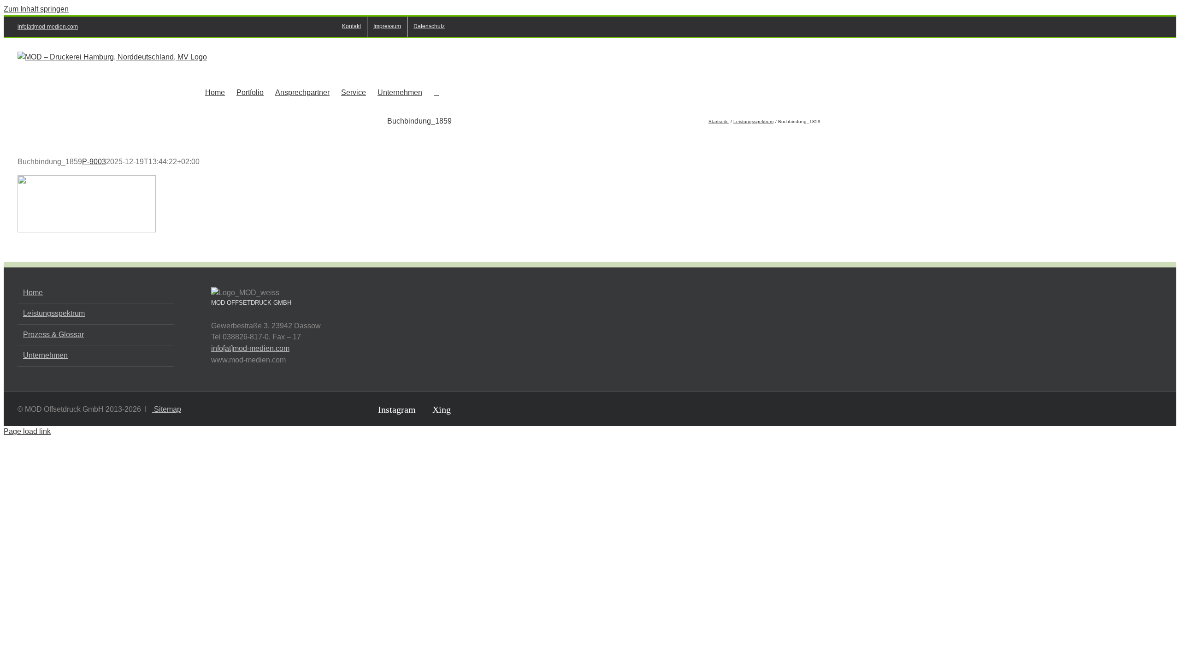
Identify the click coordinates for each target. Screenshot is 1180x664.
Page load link (27, 431)
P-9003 (94, 162)
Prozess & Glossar (53, 334)
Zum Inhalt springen (36, 9)
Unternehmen (45, 355)
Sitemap (166, 409)
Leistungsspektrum (54, 313)
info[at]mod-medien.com (48, 27)
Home (33, 292)
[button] (436, 92)
